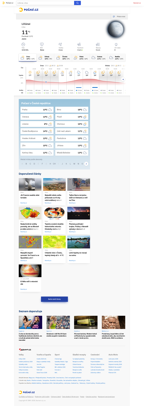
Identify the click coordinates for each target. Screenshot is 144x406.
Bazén (29, 380)
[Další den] (123, 79)
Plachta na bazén (37, 380)
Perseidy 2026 (51, 377)
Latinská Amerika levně (97, 370)
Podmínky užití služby (42, 397)
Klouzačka (59, 380)
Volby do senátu (23, 370)
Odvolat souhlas (91, 397)
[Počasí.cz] (28, 10)
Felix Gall (39, 370)
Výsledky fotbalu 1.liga (61, 361)
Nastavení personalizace (106, 397)
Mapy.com (32, 377)
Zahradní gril (81, 380)
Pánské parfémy (100, 383)
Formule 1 (58, 370)
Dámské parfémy (58, 383)
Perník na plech (77, 372)
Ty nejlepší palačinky (79, 359)
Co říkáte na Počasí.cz (26, 397)
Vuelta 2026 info (41, 359)
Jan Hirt (39, 364)
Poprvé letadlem (95, 361)
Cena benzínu (60, 377)
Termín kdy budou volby (25, 367)
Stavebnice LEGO (47, 383)
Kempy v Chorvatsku (97, 359)
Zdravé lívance (77, 364)
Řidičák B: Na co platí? (115, 367)
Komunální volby (23, 372)
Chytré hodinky (90, 383)
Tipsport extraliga (60, 364)
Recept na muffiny (78, 361)
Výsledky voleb (23, 364)
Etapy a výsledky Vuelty (43, 361)
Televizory (82, 383)
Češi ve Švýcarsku (96, 367)
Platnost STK (112, 372)
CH (54, 164)
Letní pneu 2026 (113, 359)
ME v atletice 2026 (60, 367)
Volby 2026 (22, 359)
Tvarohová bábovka (78, 367)
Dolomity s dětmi (96, 372)
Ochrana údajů (56, 397)
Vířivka (88, 380)
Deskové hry (75, 383)
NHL (56, 372)
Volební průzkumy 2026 (25, 361)
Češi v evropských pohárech (73, 377)
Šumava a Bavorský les (97, 364)
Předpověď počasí (41, 377)
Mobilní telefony (36, 383)
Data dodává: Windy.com (70, 397)
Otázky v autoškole (114, 370)
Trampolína (45, 380)
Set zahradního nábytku (70, 380)
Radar (82, 397)
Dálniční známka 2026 (115, 361)
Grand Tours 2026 (42, 372)
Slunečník (53, 380)
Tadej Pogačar (41, 367)
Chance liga (58, 359)
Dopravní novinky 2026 (115, 364)
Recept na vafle (77, 370)
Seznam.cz (137, 3)
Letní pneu (67, 383)
